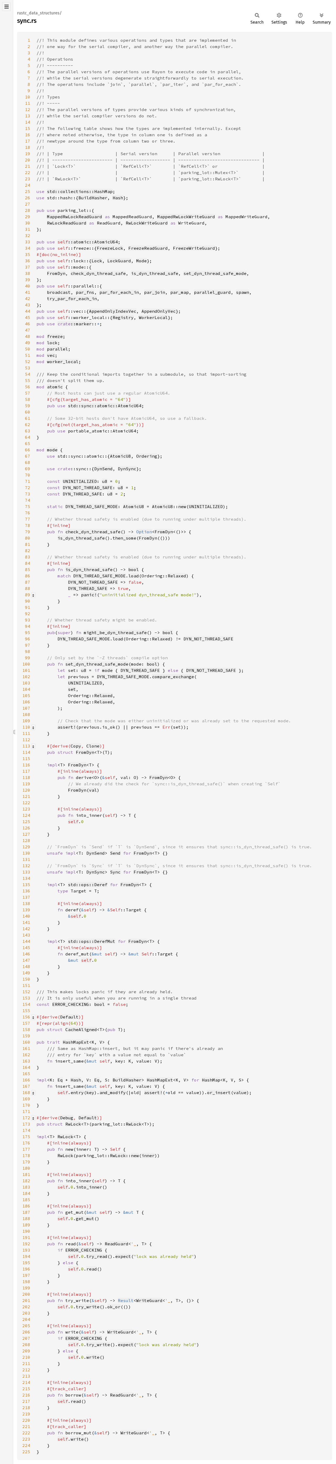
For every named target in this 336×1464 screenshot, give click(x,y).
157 (26, 1023)
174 (26, 1130)
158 (26, 1029)
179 (26, 1161)
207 (26, 1338)
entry (77, 1092)
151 (26, 985)
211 (26, 1363)
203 (26, 1313)
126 (26, 827)
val (93, 790)
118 (26, 777)
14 (27, 122)
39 (27, 279)
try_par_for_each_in (72, 298)
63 (27, 430)
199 (26, 1287)
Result (126, 1300)
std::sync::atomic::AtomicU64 (104, 405)
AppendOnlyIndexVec (112, 311)
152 (26, 991)
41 (27, 292)
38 (27, 273)
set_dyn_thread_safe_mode (214, 273)
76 (27, 512)
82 (27, 550)
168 (26, 1092)
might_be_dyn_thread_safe (115, 632)
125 (26, 821)
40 (27, 286)
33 (27, 241)
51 (27, 355)
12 (27, 109)
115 (26, 758)
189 (26, 1224)
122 (26, 802)
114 (26, 752)
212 (26, 1369)
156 (26, 1016)
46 (27, 323)
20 (27, 160)
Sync (115, 872)
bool (133, 569)
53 (27, 367)
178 (26, 1155)
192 (26, 1243)
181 (26, 1174)
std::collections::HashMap (80, 191)
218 (26, 1407)
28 (27, 210)
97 (27, 645)
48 (27, 336)
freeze (55, 336)
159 (26, 1035)
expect (123, 1256)
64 (27, 437)
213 (26, 1376)
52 (27, 361)
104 (26, 689)
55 (27, 380)
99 (27, 657)
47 (27, 330)
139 (26, 909)
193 (26, 1250)
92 (27, 613)
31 (27, 229)
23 (27, 178)
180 (26, 1168)
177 (26, 1149)
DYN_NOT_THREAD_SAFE (88, 487)
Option (144, 531)
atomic (55, 386)
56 (27, 386)
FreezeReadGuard (148, 248)
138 (26, 903)
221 (26, 1426)
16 (27, 134)
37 (27, 267)
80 (27, 538)
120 (26, 790)
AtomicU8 (120, 456)
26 (27, 197)
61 (27, 418)
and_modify (112, 1092)
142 (26, 928)
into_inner (89, 1187)
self (73, 821)
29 (27, 216)
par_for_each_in (119, 292)
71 (27, 481)
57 (27, 393)
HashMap (211, 1080)
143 (26, 935)
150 (26, 979)
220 (26, 1420)
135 (26, 884)
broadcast (59, 292)
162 (26, 1054)
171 (26, 1111)
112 (26, 739)
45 (27, 317)
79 (27, 531)
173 (26, 1124)
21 (27, 166)
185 (26, 1199)
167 (26, 1086)
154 (26, 1004)
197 (26, 1275)
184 (26, 1193)
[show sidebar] (6, 6)
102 (26, 676)
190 (26, 1231)
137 (26, 897)
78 (27, 525)
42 (27, 298)
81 (27, 544)
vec (51, 355)
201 (26, 1300)
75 (27, 506)
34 (27, 248)
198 (26, 1281)
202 (26, 1306)
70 (27, 475)
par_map (179, 292)
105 (26, 695)
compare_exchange (173, 676)
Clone (92, 746)
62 (27, 424)
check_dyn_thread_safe (98, 273)
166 (26, 1080)
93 (27, 620)
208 (26, 1344)
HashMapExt (76, 1042)
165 (26, 1073)
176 (26, 1143)
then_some (124, 538)
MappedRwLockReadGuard (74, 216)
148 (26, 966)
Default (69, 1016)
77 (27, 519)
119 (26, 783)
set (72, 689)
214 (26, 1382)
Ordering (146, 456)
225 (26, 1451)
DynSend (103, 468)
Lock (97, 260)
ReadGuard (116, 1243)
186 (26, 1206)
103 (26, 683)
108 (26, 714)
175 (26, 1136)
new (182, 506)
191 (26, 1237)
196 (26, 1269)
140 (26, 916)
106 (26, 701)
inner (148, 1155)
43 (27, 304)
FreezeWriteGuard (194, 248)
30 (27, 223)
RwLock (73, 1124)
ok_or (113, 1306)
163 (26, 1061)
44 (27, 311)
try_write (87, 1306)
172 (26, 1117)
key (90, 1092)
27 (27, 204)
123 (26, 809)
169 (26, 1098)
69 (27, 468)
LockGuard (119, 260)
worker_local (62, 361)
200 (26, 1294)
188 (26, 1218)
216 (26, 1395)
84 (27, 563)
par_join (154, 292)
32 (27, 235)
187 (26, 1212)
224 (26, 1445)
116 (26, 764)
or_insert (219, 1092)
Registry (123, 317)
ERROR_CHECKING (70, 1004)
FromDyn (56, 273)
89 (27, 594)
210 (26, 1357)
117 (26, 771)
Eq (60, 1080)
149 (26, 972)
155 (26, 1010)
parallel (57, 349)
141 (26, 922)
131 (26, 859)
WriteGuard (149, 1300)
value (239, 1092)
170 (26, 1105)
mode (52, 449)
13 (27, 115)
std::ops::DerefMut (91, 941)
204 (26, 1319)
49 (27, 342)
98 (27, 651)
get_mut (85, 1218)
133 (26, 872)
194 (26, 1256)
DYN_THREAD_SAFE (82, 493)
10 (27, 97)
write (92, 1357)
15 (27, 128)
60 (27, 412)
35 (27, 254)
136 (26, 890)
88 (27, 588)
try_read (96, 1256)
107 (26, 708)
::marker (74, 323)
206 (26, 1332)
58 (27, 399)
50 (27, 349)
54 (27, 374)
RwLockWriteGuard (147, 223)
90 (27, 601)
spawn (242, 292)
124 (26, 815)
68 (27, 462)
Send (115, 853)
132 (26, 865)
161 (26, 1048)
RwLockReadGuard (66, 223)
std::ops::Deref (87, 884)
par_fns (85, 292)
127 (26, 834)
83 (27, 557)
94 (27, 626)
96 (27, 638)
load (133, 575)
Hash (118, 197)
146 (26, 953)
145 (26, 947)
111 (26, 733)
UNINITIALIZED (80, 481)
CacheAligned (81, 1029)
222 (26, 1432)
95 (27, 632)
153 (26, 998)
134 (26, 878)
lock (52, 342)
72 (27, 487)
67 (27, 456)
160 (26, 1042)
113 (26, 746)
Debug (66, 1117)
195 (26, 1262)
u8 (104, 481)
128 (26, 840)
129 (26, 846)
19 (27, 153)
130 (26, 853)
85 (27, 569)
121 (26, 796)
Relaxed (177, 575)
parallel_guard (212, 292)
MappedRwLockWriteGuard (186, 216)
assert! (66, 727)
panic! (89, 594)
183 (26, 1187)
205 (26, 1325)
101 (26, 670)
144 (26, 941)
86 (27, 575)
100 (26, 664)
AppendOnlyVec (158, 311)
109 (26, 720)
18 (27, 147)
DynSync (127, 468)
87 (27, 582)
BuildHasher (92, 197)
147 (26, 960)
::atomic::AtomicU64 (87, 241)
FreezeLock (110, 248)
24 (27, 185)
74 (27, 500)
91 (27, 607)
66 (27, 449)
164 (26, 1067)
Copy (76, 746)
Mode (141, 260)
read (91, 1269)
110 (26, 727)
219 (26, 1413)
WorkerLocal (153, 317)
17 (27, 141)
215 (26, 1388)
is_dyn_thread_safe (154, 273)
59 (27, 405)
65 (27, 443)
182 (26, 1180)
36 (27, 260)
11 (27, 103)
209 (26, 1350)
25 (27, 191)
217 (26, 1401)
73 (27, 493)
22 (27, 172)
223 (26, 1439)
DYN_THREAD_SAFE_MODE (91, 506)
